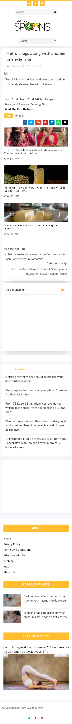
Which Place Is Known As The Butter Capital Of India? (33, 227)
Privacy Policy (11, 544)
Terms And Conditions (17, 550)
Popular (20, 369)
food (38, 66)
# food (19, 115)
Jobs (6, 566)
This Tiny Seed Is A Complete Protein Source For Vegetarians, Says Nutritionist (34, 151)
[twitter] (29, 3)
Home (7, 538)
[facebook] (35, 3)
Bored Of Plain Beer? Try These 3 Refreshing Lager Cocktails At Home (35, 189)
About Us (9, 572)
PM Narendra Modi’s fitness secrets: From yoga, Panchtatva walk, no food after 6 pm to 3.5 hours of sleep (36, 443)
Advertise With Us (14, 555)
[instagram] (42, 3)
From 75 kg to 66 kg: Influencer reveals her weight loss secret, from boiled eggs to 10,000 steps (35, 408)
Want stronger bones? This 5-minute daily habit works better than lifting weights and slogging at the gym (35, 425)
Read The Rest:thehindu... (20, 109)
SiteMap (8, 561)
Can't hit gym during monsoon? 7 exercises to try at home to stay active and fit (36, 649)
